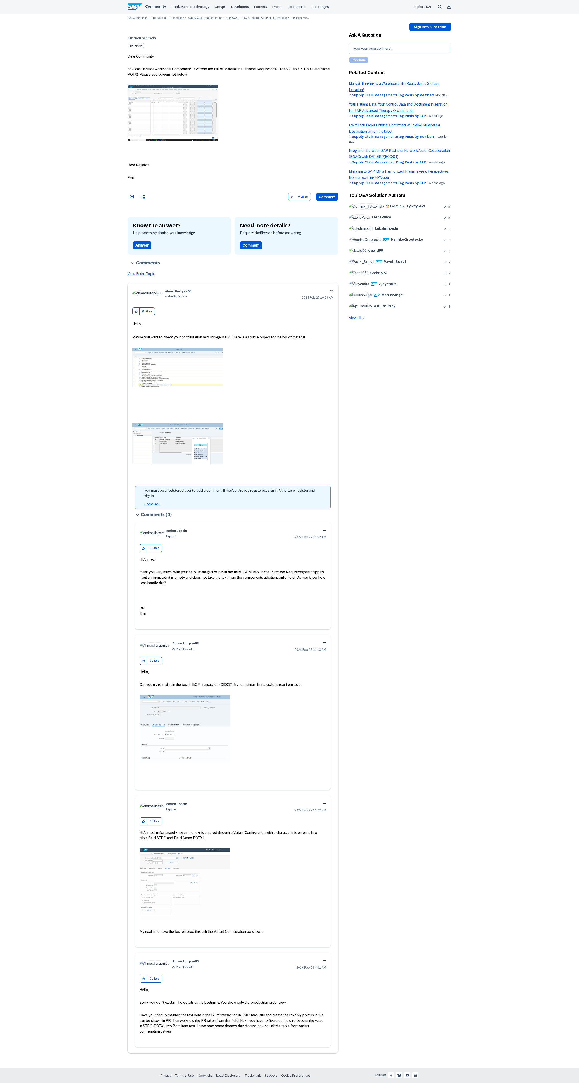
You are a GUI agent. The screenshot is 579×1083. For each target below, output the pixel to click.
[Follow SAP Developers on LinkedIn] (415, 1075)
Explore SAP (423, 7)
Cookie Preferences (296, 1075)
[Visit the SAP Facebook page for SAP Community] (391, 1075)
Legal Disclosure (228, 1075)
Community (155, 6)
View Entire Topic (141, 274)
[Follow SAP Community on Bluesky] (399, 1075)
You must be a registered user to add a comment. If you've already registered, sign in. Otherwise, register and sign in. (229, 493)
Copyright (205, 1075)
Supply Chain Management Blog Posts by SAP (389, 116)
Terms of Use (184, 1075)
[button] (291, 197)
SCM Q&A (231, 17)
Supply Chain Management (205, 17)
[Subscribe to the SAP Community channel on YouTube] (407, 1075)
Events (277, 7)
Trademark (253, 1075)
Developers (240, 7)
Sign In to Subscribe (430, 27)
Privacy (166, 1075)
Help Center (297, 7)
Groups (220, 7)
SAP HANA (136, 45)
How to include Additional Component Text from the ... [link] (275, 17)
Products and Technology (190, 7)
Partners (260, 7)
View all (355, 318)
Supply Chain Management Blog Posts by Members (393, 95)
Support (271, 1075)
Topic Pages (320, 7)
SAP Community (137, 17)
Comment (327, 197)
